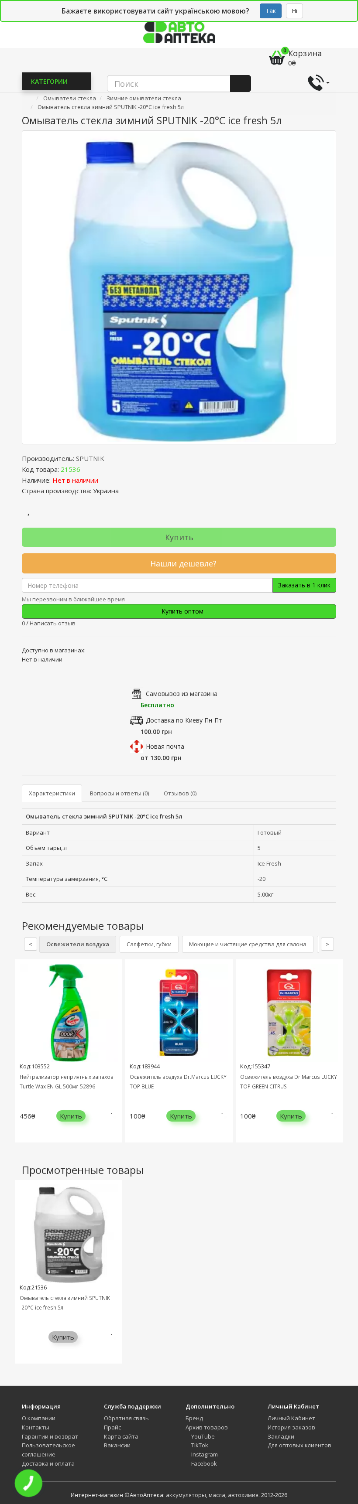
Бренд (194, 1418)
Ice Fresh (269, 863)
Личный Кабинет (291, 1418)
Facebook (203, 1463)
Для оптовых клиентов (299, 1445)
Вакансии (117, 1445)
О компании (38, 1418)
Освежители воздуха (77, 944)
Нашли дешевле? (182, 563)
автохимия (243, 1495)
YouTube (202, 1436)
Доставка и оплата (48, 1463)
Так (270, 11)
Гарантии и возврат (50, 1436)
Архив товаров (207, 1427)
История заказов (291, 1427)
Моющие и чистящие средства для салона (247, 944)
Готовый (270, 832)
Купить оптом (181, 611)
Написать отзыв (53, 623)
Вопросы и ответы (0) (119, 793)
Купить (179, 537)
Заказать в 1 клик (304, 585)
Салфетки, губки (149, 944)
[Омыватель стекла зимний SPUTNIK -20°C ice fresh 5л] (179, 287)
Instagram (204, 1454)
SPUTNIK (90, 458)
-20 (261, 879)
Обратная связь (126, 1418)
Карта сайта (121, 1436)
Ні (294, 11)
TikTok (199, 1445)
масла (217, 1495)
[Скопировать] (87, 469)
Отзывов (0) (180, 793)
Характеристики (52, 793)
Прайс (112, 1427)
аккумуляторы (186, 1495)
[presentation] (24, 1057)
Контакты (35, 1427)
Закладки (281, 1436)
